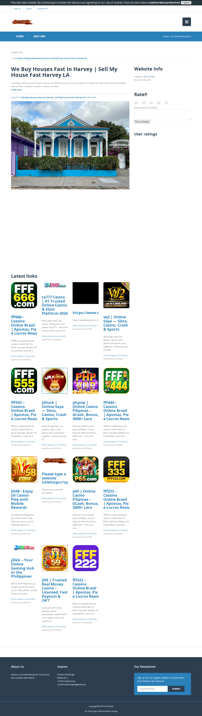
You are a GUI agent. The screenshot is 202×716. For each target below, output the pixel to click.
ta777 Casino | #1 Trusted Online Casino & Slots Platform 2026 (55, 305)
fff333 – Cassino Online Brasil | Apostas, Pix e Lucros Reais (116, 499)
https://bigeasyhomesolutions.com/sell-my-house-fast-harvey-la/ (52, 58)
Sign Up (17, 8)
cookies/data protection (164, 2)
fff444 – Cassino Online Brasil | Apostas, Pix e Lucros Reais (116, 410)
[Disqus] (70, 229)
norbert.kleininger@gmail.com (71, 684)
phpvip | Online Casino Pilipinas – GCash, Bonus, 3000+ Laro (86, 410)
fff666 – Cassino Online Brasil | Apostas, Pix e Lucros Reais (24, 325)
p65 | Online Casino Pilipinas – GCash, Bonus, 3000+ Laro (86, 499)
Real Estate (149, 76)
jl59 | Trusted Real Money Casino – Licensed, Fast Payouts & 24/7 (55, 590)
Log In (29, 8)
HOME (20, 36)
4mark (110, 706)
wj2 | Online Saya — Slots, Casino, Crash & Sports (115, 323)
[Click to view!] (70, 145)
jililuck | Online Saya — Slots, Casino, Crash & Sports (54, 410)
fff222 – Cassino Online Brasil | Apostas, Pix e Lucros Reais (86, 588)
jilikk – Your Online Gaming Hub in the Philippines (22, 568)
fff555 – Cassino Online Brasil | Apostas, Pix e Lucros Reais (24, 410)
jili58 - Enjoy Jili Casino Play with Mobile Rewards (22, 499)
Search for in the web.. (54, 97)
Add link (39, 36)
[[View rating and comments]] (23, 356)
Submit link (42, 8)
